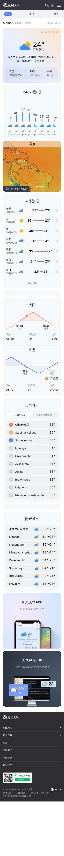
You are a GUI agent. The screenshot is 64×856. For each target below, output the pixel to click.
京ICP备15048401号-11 (41, 792)
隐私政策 (21, 792)
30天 (32, 13)
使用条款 (7, 792)
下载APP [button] (7, 750)
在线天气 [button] (7, 727)
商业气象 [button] (7, 735)
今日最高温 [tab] (19, 414)
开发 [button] (5, 742)
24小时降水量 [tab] (44, 414)
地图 (56, 13)
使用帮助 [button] (7, 757)
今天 (8, 13)
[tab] (32, 728)
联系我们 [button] (7, 765)
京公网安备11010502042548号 (17, 796)
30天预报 (32, 283)
